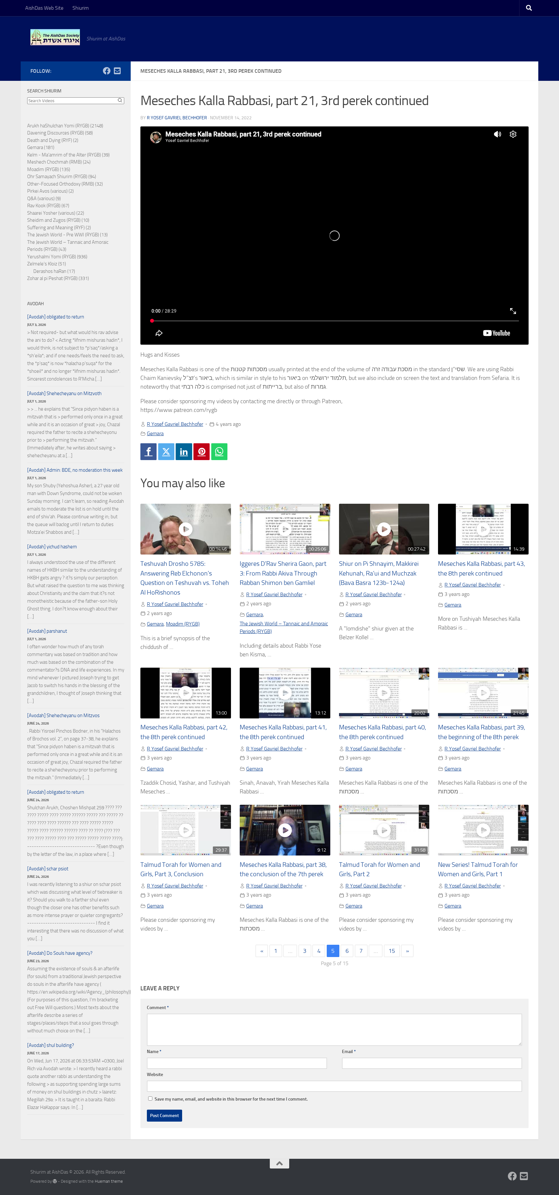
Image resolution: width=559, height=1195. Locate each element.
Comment (158, 1007)
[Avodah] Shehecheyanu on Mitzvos (63, 715)
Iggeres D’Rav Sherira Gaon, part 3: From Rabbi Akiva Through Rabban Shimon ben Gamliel (283, 573)
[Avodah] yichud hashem (52, 547)
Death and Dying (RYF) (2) (52, 140)
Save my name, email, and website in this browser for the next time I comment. (231, 1099)
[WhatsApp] (219, 451)
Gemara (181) (40, 147)
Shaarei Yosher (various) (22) (55, 213)
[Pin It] (201, 451)
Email (349, 1051)
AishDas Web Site (44, 8)
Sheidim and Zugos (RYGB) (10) (58, 220)
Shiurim (80, 8)
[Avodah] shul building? (50, 1045)
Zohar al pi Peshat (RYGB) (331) (58, 278)
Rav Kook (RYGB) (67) (48, 206)
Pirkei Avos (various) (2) (50, 191)
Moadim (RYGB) (183, 624)
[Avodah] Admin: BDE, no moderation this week (75, 470)
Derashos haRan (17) (54, 271)
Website (155, 1074)
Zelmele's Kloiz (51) (46, 264)
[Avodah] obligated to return (55, 317)
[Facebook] (148, 451)
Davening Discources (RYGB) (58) (60, 133)
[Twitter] (166, 451)
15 (392, 950)
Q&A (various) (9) (44, 198)
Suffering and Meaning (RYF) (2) (59, 228)
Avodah (35, 304)
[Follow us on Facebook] (107, 71)
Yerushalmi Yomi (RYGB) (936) (57, 257)
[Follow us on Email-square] (117, 71)
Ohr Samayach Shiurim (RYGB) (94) (61, 176)
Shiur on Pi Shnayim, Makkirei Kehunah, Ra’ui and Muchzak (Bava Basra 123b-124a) (379, 573)
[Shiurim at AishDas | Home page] (55, 37)
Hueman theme (109, 1181)
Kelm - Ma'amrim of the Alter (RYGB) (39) (68, 155)
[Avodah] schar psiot (47, 869)
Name (154, 1051)
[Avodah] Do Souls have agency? (60, 953)
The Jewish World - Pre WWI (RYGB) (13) (67, 235)
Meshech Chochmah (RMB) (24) (59, 162)
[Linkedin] (184, 451)
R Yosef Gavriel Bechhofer (177, 118)
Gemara (155, 433)
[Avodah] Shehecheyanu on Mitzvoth (64, 393)
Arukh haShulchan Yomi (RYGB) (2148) (65, 126)
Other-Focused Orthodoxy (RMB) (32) (65, 184)
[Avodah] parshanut (47, 631)
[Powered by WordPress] (55, 1181)
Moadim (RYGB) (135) (48, 169)
